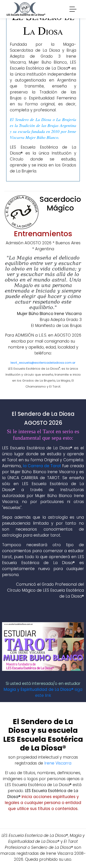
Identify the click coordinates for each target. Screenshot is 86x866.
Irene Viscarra (57, 763)
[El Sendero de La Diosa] (25, 8)
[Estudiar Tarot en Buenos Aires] (43, 646)
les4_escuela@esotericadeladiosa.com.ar (43, 362)
